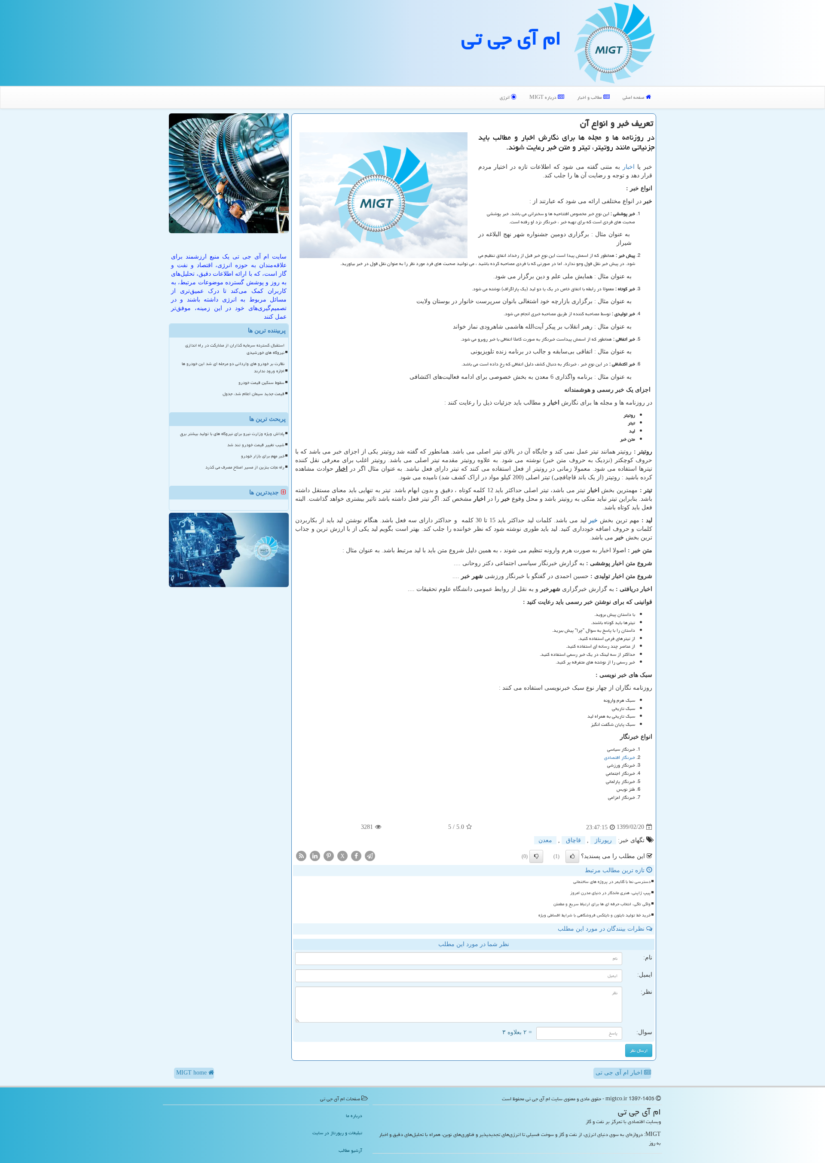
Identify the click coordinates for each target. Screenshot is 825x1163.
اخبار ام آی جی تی (620, 1072)
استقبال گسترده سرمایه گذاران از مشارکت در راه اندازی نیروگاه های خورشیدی (234, 349)
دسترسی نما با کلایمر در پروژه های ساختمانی (612, 881)
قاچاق (573, 840)
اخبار (629, 167)
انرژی (505, 97)
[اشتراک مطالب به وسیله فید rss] (301, 855)
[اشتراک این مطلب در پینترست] (329, 855)
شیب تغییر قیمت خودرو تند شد (255, 445)
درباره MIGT (543, 97)
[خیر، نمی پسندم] (536, 856)
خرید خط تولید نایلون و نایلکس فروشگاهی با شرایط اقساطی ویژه (594, 915)
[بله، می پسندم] (572, 856)
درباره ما (354, 1115)
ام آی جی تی (511, 38)
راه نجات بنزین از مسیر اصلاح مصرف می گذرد (244, 467)
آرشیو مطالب (350, 1150)
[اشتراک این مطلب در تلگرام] (370, 855)
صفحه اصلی (634, 97)
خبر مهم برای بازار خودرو (262, 456)
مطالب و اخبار (590, 97)
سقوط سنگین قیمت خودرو (261, 382)
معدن (545, 840)
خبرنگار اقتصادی (619, 757)
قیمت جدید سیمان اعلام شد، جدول (253, 394)
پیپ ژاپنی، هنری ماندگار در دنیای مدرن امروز (610, 893)
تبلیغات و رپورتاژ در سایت (337, 1132)
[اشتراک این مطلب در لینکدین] (315, 855)
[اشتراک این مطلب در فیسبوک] (356, 855)
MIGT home (192, 1072)
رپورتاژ (603, 840)
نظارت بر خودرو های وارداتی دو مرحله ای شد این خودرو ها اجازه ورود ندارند (233, 367)
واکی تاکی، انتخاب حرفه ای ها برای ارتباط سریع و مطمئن (602, 904)
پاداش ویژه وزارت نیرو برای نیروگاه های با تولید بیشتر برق (232, 433)
